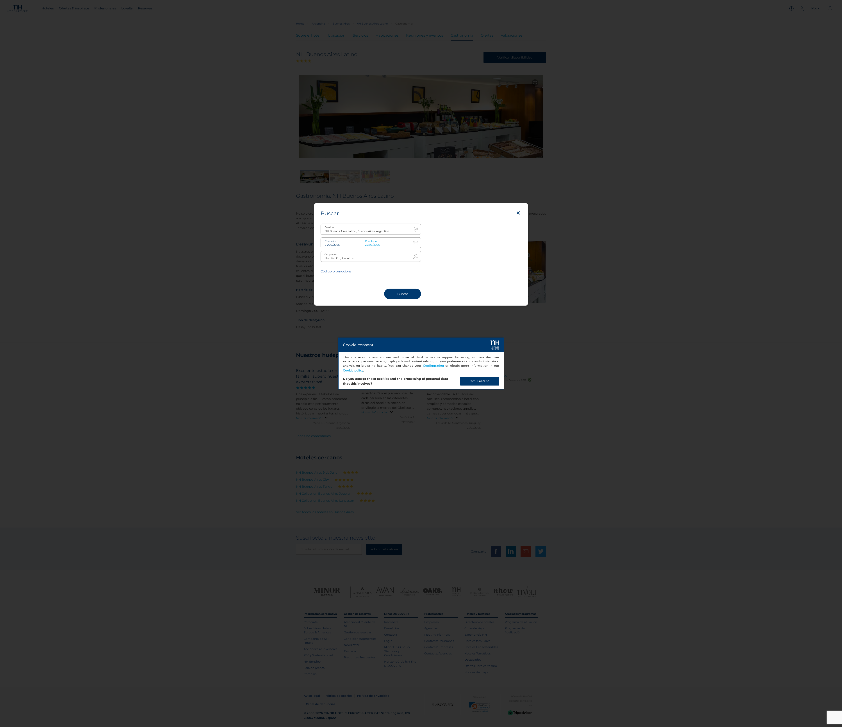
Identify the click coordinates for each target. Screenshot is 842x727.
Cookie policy (353, 370)
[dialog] (421, 363)
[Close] (518, 213)
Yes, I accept (479, 381)
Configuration (433, 365)
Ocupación (331, 254)
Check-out (371, 241)
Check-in (330, 241)
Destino (329, 227)
